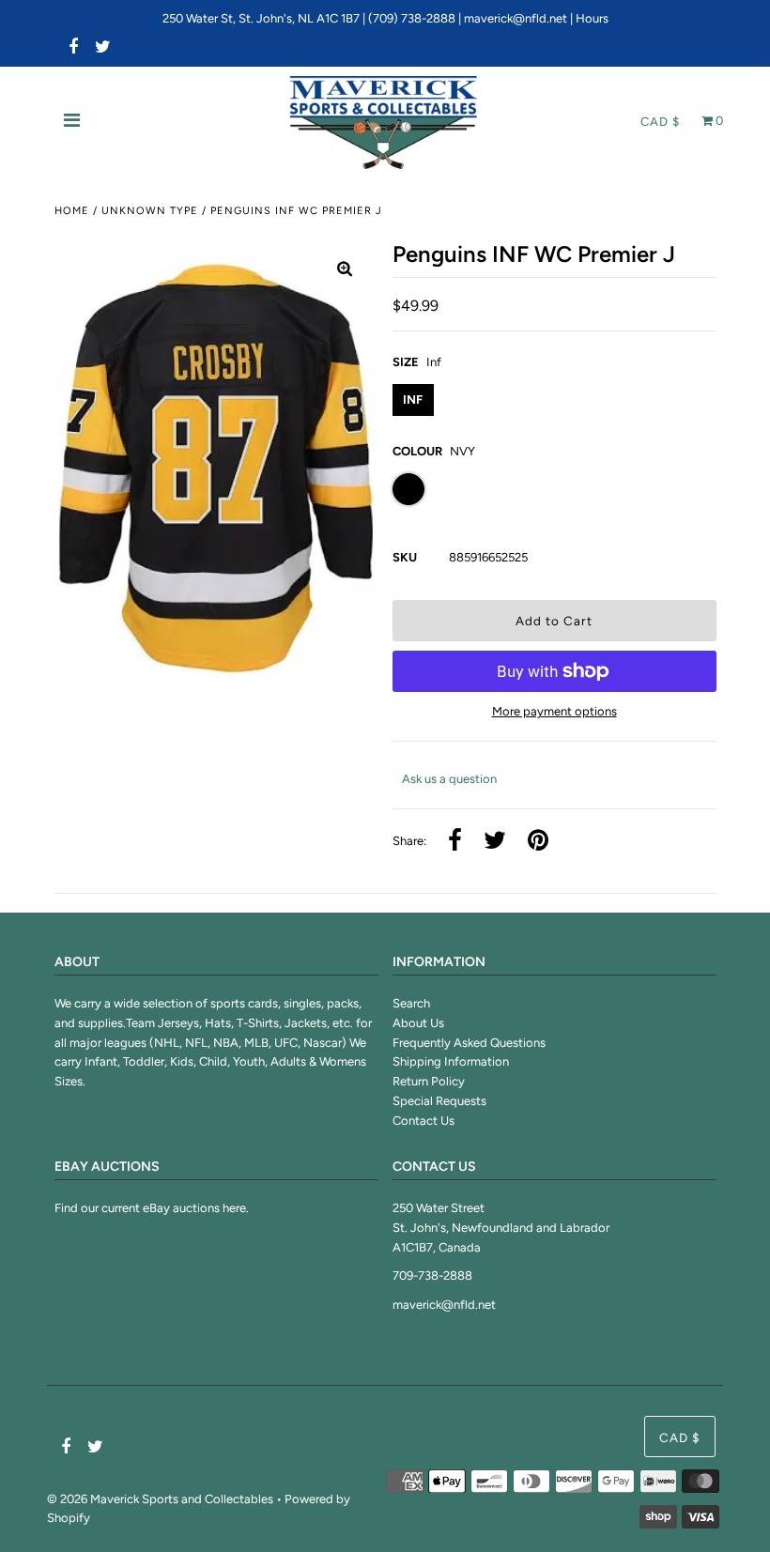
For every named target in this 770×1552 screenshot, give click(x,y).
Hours (592, 18)
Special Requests (439, 1101)
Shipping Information (451, 1061)
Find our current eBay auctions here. (151, 1208)
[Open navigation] (72, 122)
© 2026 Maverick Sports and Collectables (160, 1499)
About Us (418, 1023)
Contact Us (423, 1121)
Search (411, 1003)
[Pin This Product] (538, 841)
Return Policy (429, 1081)
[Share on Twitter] (495, 841)
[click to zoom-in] (344, 270)
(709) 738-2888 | (416, 18)
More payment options (554, 711)
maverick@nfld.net (515, 18)
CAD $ (660, 122)
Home (71, 211)
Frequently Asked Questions (469, 1043)
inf (413, 399)
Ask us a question (449, 779)
